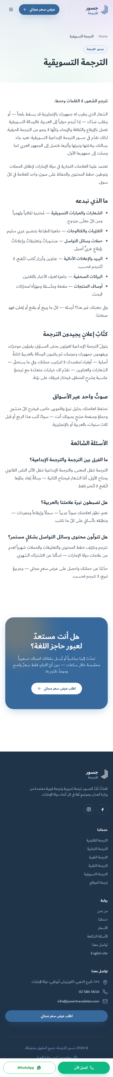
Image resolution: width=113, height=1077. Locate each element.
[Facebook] (102, 809)
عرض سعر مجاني (42, 9)
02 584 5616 (89, 991)
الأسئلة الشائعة (97, 936)
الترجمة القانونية (97, 840)
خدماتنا (103, 919)
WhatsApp (25, 1068)
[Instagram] (89, 809)
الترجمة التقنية (98, 866)
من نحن (102, 911)
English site (99, 953)
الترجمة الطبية (98, 857)
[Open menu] (11, 9)
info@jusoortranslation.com (78, 1001)
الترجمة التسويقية (96, 874)
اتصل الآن (81, 1068)
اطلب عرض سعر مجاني (60, 688)
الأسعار (103, 928)
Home (103, 36)
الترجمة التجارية (97, 849)
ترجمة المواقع (99, 883)
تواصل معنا (100, 945)
